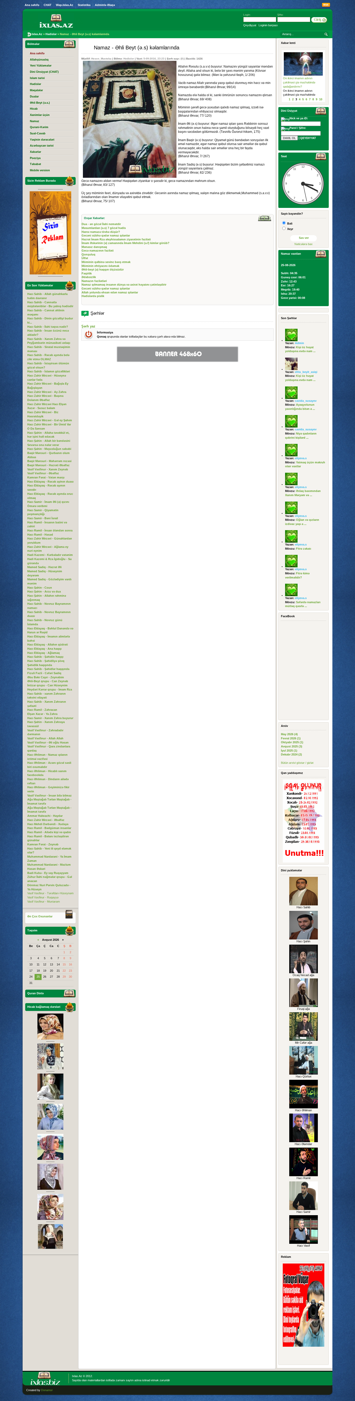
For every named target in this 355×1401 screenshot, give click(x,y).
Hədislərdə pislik (93, 296)
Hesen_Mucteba (101, 58)
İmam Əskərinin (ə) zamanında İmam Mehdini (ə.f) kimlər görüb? (125, 243)
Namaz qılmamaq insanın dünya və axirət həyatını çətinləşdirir (124, 284)
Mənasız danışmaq (94, 246)
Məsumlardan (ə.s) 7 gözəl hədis (104, 227)
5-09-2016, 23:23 (154, 58)
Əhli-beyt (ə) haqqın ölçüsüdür (103, 269)
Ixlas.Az (77, 1376)
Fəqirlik (87, 273)
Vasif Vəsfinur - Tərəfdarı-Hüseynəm (50, 893)
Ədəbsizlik (89, 277)
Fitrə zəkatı (303, 548)
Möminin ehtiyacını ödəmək (100, 265)
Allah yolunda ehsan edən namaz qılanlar (110, 292)
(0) (182, 58)
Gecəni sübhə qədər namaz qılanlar (106, 235)
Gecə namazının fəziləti (98, 250)
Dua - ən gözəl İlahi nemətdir (101, 224)
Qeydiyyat (249, 25)
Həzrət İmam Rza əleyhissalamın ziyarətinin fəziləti (116, 239)
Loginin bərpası (268, 25)
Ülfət (85, 258)
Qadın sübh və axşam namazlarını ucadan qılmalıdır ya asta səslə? (301, 82)
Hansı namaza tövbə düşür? (101, 231)
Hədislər (128, 58)
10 (320, 99)
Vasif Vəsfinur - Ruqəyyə (42, 897)
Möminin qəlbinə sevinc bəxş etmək (106, 262)
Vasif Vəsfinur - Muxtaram (43, 901)
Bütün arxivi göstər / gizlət (297, 762)
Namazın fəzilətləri (94, 280)
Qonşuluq (88, 254)
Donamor (47, 1390)
